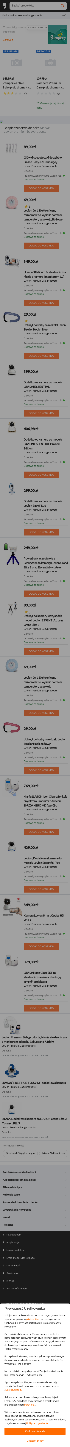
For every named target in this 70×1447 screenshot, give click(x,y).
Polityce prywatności (37, 1423)
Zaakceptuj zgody (35, 1431)
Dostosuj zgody (13, 1390)
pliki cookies (32, 1319)
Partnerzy (29, 1405)
